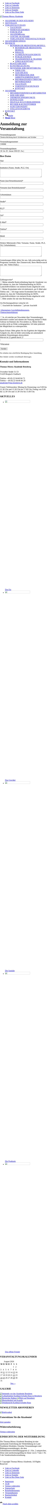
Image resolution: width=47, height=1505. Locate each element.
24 (1, 1378)
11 (4, 1372)
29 (14, 1378)
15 (14, 1372)
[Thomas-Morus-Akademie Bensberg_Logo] (11, 16)
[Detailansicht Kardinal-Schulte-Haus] (15, 1403)
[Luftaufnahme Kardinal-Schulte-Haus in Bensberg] (21, 1396)
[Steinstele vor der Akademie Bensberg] (16, 1394)
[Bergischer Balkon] (8, 1398)
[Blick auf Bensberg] (26, 1398)
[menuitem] (26, 21)
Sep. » (12, 1383)
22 (14, 1375)
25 (4, 1378)
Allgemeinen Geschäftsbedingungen (14, 310)
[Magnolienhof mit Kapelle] (11, 1400)
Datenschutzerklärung (9, 312)
